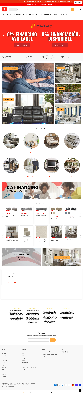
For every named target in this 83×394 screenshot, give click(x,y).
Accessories (55, 14)
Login (80, 14)
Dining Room (17, 14)
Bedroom (25, 14)
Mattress (31, 14)
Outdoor (62, 14)
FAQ (23, 361)
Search (23, 348)
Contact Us (68, 14)
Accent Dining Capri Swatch (41, 239)
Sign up (53, 337)
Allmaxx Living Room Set (41, 212)
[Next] (79, 35)
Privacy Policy (24, 357)
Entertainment (47, 14)
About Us (23, 350)
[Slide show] (41, 35)
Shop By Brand (27, 18)
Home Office (38, 14)
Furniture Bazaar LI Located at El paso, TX (29, 364)
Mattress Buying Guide (26, 362)
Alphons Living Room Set (56, 215)
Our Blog (3, 18)
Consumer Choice (18, 18)
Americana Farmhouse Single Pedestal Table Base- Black (12, 237)
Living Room (9, 14)
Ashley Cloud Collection (46, 18)
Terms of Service (25, 359)
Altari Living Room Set (69, 214)
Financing (10, 18)
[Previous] (3, 35)
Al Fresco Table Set (69, 236)
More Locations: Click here (10, 279)
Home (3, 14)
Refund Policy (24, 355)
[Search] (72, 9)
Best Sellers (36, 18)
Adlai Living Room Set (25, 212)
